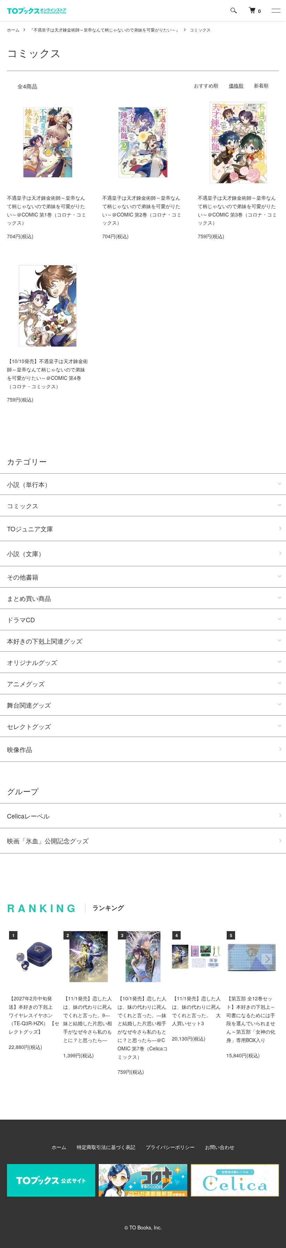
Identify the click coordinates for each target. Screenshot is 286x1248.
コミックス (200, 30)
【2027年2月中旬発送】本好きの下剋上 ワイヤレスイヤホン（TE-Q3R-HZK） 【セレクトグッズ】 (34, 1015)
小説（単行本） (29, 484)
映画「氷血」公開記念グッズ (48, 840)
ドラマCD (21, 619)
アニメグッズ (26, 683)
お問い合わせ (219, 1146)
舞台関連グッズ (29, 704)
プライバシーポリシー (170, 1146)
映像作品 (19, 749)
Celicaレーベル (28, 815)
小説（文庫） (26, 553)
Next (267, 959)
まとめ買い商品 (29, 598)
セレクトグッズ (29, 726)
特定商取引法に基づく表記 (106, 1146)
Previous (19, 959)
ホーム (13, 30)
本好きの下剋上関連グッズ (44, 640)
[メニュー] (275, 10)
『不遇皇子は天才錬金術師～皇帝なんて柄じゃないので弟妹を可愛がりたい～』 (104, 30)
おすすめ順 (206, 85)
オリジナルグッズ (32, 662)
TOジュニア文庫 (30, 528)
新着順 (261, 85)
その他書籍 (22, 576)
